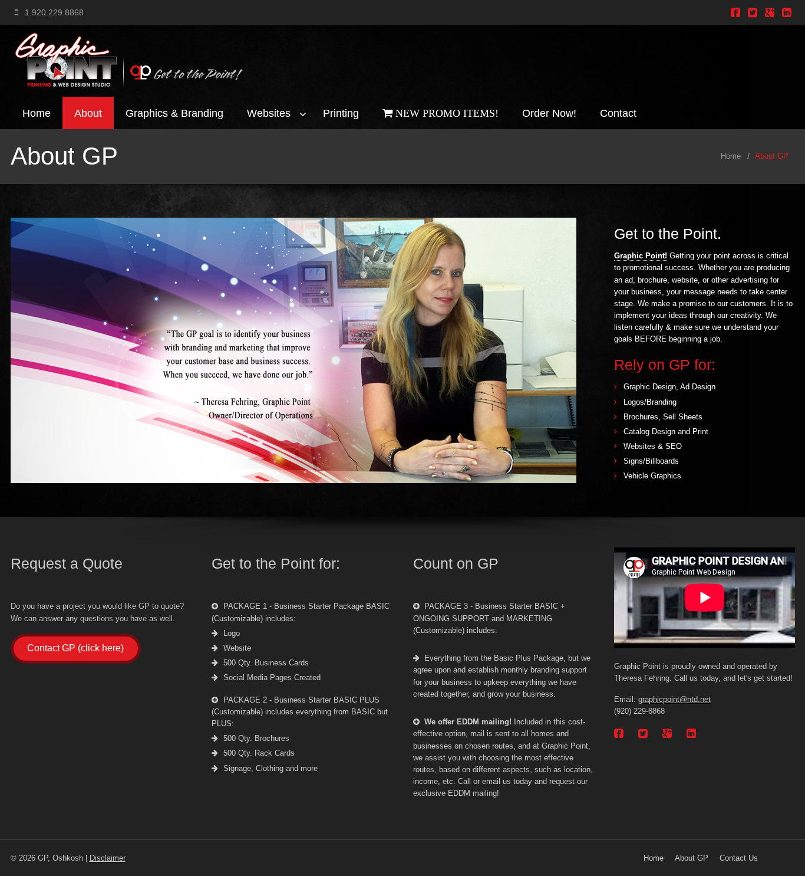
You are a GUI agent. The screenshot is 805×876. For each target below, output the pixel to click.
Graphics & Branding (174, 113)
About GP (771, 156)
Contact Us (739, 858)
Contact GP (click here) (75, 648)
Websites (269, 113)
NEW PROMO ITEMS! (445, 113)
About (88, 113)
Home (36, 113)
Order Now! (549, 113)
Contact (618, 113)
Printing (341, 113)
